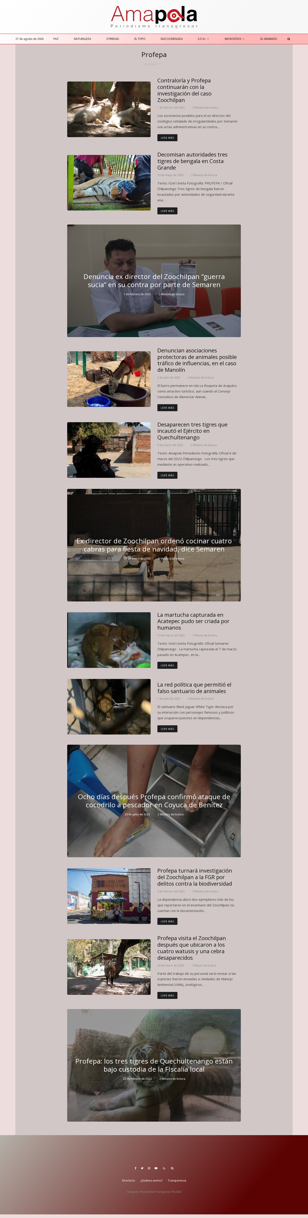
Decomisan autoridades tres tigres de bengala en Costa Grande (192, 161)
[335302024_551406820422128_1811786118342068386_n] (109, 640)
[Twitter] (142, 1168)
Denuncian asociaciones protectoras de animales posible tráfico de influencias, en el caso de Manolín (197, 360)
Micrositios (233, 39)
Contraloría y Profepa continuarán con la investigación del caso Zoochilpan (184, 90)
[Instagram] (149, 1168)
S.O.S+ (202, 39)
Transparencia (177, 1180)
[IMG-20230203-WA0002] (109, 896)
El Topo (139, 39)
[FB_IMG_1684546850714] (109, 183)
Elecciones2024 (171, 39)
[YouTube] (156, 1168)
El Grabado (268, 39)
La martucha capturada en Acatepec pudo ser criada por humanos (193, 621)
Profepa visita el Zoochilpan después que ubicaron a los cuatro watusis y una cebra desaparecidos (191, 948)
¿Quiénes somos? (151, 1180)
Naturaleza (82, 39)
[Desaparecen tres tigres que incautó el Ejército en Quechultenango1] (109, 450)
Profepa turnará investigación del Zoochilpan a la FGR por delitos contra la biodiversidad (194, 877)
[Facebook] (136, 1168)
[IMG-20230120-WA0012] (109, 967)
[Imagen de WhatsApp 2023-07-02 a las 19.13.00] (109, 379)
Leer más (167, 137)
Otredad (112, 39)
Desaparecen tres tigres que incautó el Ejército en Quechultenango (192, 431)
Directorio (128, 1180)
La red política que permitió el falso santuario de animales (194, 687)
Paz (56, 39)
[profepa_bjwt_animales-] (109, 707)
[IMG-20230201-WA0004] (109, 109)
